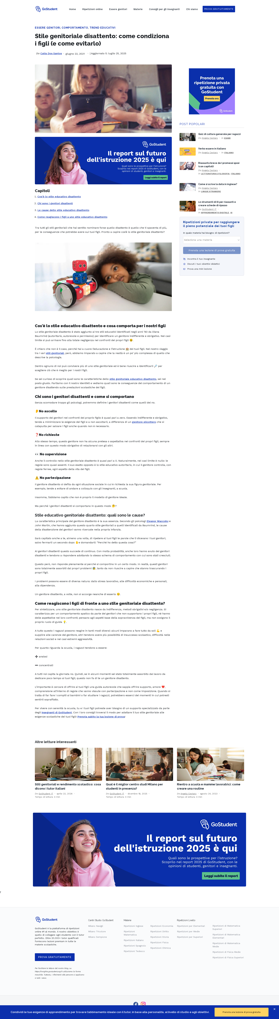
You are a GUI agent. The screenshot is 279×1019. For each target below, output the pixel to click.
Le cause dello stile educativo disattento (63, 210)
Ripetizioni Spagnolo (135, 945)
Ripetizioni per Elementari (191, 926)
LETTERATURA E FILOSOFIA (215, 174)
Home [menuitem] (72, 9)
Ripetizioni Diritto (159, 931)
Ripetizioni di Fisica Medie (226, 952)
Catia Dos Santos (51, 53)
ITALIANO (229, 153)
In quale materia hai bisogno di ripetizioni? (206, 233)
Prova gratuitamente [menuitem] (218, 9)
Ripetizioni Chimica (160, 948)
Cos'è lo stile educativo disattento (59, 196)
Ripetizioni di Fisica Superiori (228, 957)
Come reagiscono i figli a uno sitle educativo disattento (72, 216)
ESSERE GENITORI (47, 27)
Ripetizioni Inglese (133, 926)
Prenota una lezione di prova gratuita (212, 250)
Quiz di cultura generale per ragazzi (219, 134)
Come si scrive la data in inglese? (217, 184)
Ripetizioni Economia (161, 926)
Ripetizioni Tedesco (134, 951)
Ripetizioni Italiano (134, 940)
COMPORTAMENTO (75, 27)
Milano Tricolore (97, 931)
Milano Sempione (97, 937)
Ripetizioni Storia (159, 937)
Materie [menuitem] (138, 9)
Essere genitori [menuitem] (118, 9)
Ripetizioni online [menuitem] (92, 9)
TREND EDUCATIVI (102, 27)
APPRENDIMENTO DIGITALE (215, 212)
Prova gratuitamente (54, 957)
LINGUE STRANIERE (211, 191)
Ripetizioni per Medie (188, 931)
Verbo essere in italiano (212, 148)
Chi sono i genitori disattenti (55, 203)
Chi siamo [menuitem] (192, 9)
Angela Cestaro (210, 138)
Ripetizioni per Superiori (190, 937)
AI (231, 212)
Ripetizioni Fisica (159, 942)
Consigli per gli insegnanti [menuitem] (164, 9)
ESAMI (227, 138)
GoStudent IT (209, 209)
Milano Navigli (95, 926)
